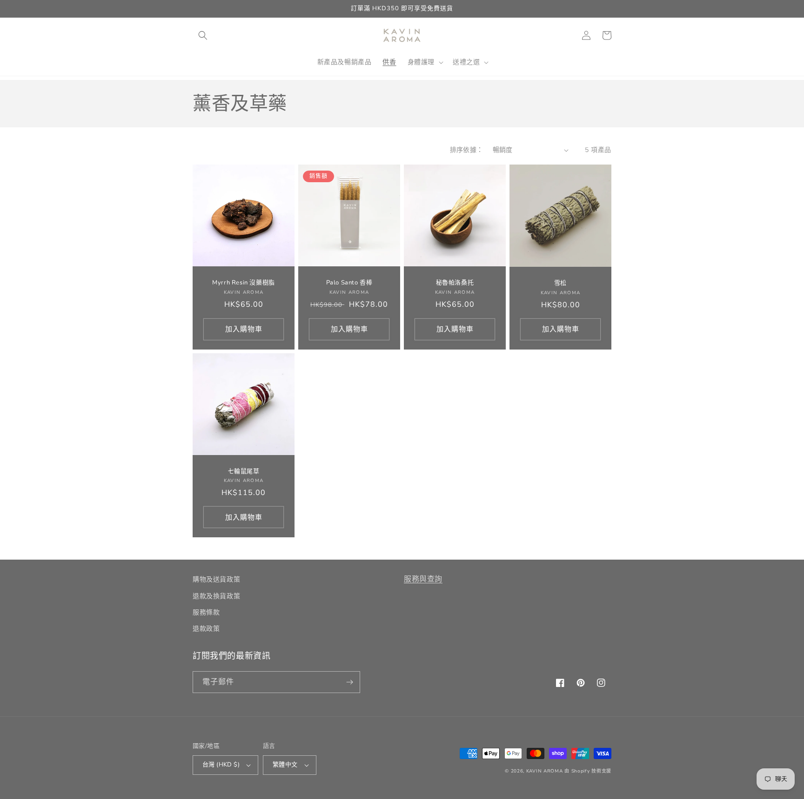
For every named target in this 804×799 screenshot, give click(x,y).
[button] (203, 35)
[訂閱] (349, 682)
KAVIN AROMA (544, 771)
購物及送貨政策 (216, 579)
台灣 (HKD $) (221, 764)
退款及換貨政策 (216, 596)
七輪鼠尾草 (244, 471)
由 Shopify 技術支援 (587, 771)
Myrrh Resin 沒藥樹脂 (243, 283)
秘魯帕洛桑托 (455, 283)
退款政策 (206, 628)
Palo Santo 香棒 (349, 283)
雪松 (560, 283)
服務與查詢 (423, 579)
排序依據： (466, 149)
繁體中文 (285, 764)
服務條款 (206, 612)
